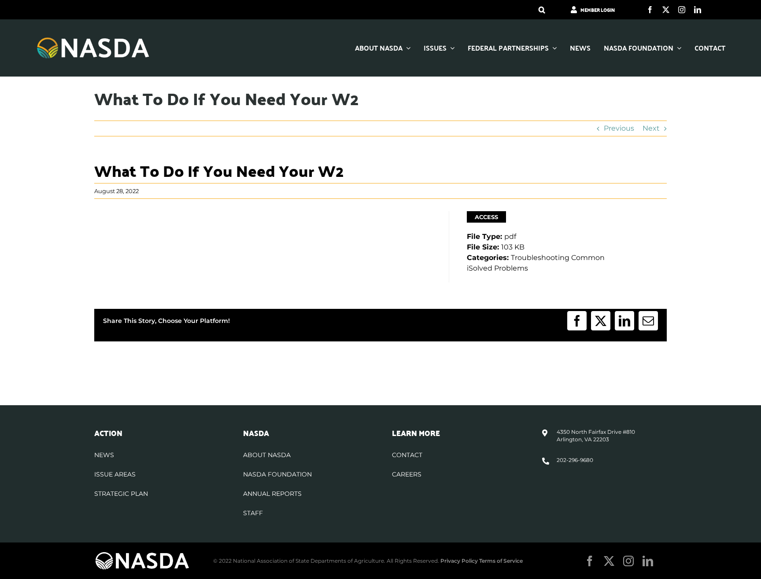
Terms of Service (501, 560)
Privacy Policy (459, 560)
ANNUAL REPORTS (272, 494)
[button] (542, 9)
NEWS (104, 455)
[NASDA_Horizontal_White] (142, 554)
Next (651, 128)
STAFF (253, 513)
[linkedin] (697, 9)
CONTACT (407, 455)
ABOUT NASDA (267, 455)
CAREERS (406, 474)
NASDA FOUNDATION (277, 474)
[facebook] (650, 9)
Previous (619, 128)
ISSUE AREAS (115, 474)
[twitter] (665, 9)
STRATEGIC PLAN (121, 494)
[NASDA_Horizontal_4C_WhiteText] (93, 40)
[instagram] (681, 9)
